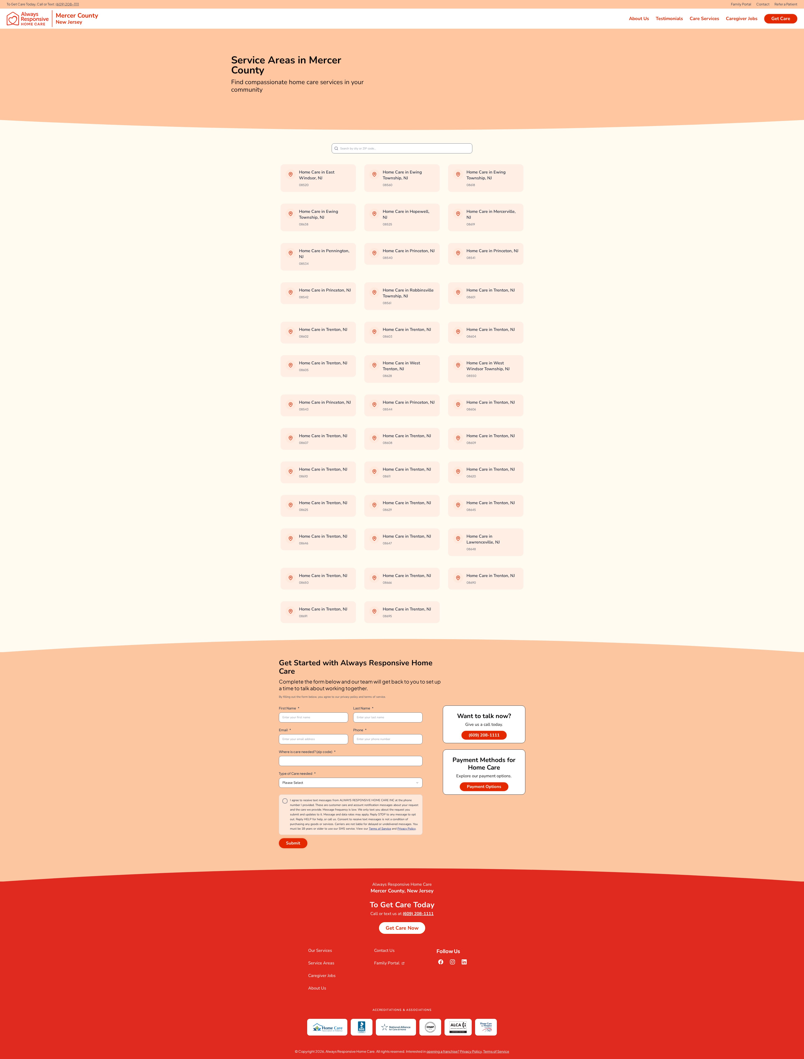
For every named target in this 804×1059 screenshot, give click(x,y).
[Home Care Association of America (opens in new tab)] (327, 1027)
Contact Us (384, 950)
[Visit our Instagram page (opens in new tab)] (452, 962)
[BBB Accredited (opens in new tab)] (361, 1027)
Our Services (320, 950)
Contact (762, 4)
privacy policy (349, 697)
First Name (289, 708)
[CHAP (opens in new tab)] (430, 1027)
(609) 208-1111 (67, 4)
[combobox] (351, 783)
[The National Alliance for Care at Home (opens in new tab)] (396, 1027)
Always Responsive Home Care (350, 1051)
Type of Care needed (297, 773)
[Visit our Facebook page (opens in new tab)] (441, 962)
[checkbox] (284, 800)
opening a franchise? (442, 1051)
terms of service (374, 697)
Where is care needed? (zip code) (307, 751)
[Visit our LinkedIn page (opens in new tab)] (464, 962)
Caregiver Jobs (322, 975)
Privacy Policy (406, 829)
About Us (317, 988)
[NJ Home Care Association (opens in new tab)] (486, 1027)
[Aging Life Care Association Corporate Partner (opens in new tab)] (458, 1027)
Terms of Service (380, 829)
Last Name (363, 708)
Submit (293, 843)
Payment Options (484, 786)
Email (285, 730)
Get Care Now (402, 928)
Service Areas (321, 963)
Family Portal (741, 4)
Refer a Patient (785, 4)
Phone (360, 730)
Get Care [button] (780, 18)
